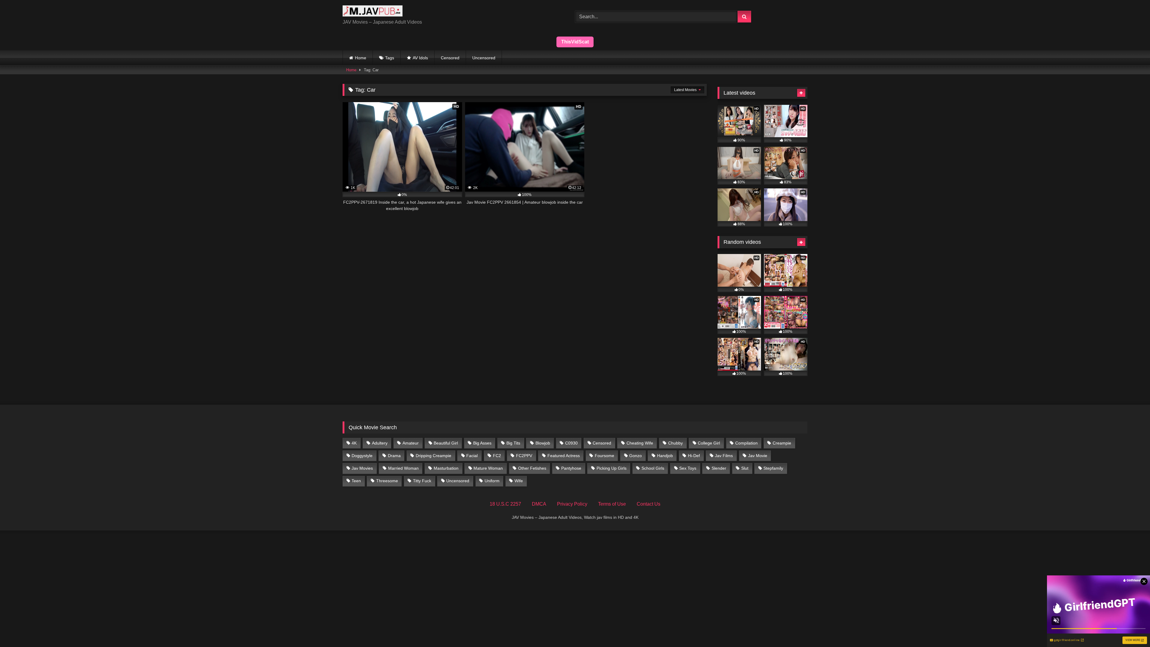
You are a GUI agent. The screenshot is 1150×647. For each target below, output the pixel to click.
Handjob (665, 455)
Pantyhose (571, 468)
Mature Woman (488, 468)
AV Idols (420, 57)
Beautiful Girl (446, 443)
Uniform (492, 480)
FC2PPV (524, 455)
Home (360, 57)
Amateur (410, 443)
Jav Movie (757, 455)
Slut (744, 468)
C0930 (571, 443)
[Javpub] (372, 12)
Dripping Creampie (433, 455)
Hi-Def (694, 455)
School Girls (652, 468)
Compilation (746, 443)
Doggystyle (362, 455)
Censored (450, 57)
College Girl (709, 443)
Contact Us (648, 504)
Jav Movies (362, 468)
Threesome (387, 480)
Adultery (380, 443)
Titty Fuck (422, 480)
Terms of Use (612, 504)
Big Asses (482, 443)
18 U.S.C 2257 (505, 504)
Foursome (604, 455)
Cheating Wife (640, 443)
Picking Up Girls (612, 468)
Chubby (675, 443)
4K (354, 443)
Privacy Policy (572, 504)
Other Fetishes (532, 468)
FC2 (497, 455)
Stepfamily (773, 468)
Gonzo (635, 455)
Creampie (782, 443)
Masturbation (446, 468)
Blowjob (542, 443)
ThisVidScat (575, 41)
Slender (719, 468)
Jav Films (724, 455)
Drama (394, 455)
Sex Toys (687, 468)
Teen (356, 480)
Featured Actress (563, 455)
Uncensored (483, 57)
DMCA (539, 504)
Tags (389, 57)
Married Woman (403, 468)
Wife (519, 480)
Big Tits (513, 443)
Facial (472, 455)
